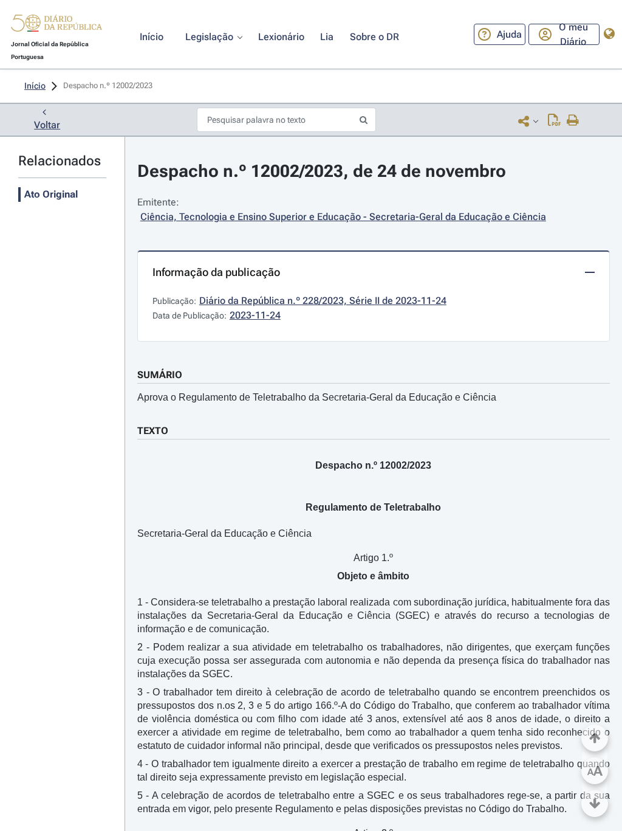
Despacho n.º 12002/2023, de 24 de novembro (321, 171)
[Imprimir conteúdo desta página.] (573, 121)
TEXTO (152, 430)
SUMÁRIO (159, 375)
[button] (56, 25)
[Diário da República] (56, 26)
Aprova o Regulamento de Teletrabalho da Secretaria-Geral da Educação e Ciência (316, 397)
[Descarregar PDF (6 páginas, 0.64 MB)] (554, 121)
